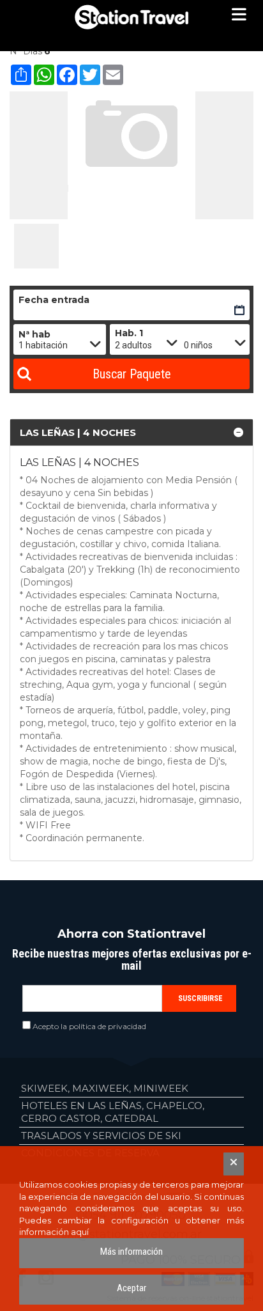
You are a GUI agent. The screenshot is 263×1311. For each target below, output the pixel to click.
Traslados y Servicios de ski (101, 1135)
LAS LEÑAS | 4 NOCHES (78, 432)
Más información (131, 1251)
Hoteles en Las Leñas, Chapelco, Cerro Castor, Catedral (112, 1111)
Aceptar (131, 1288)
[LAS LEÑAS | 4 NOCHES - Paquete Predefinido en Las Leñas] (36, 246)
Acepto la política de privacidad (89, 1026)
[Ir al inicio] (131, 17)
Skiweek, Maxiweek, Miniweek (104, 1088)
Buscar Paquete (132, 374)
